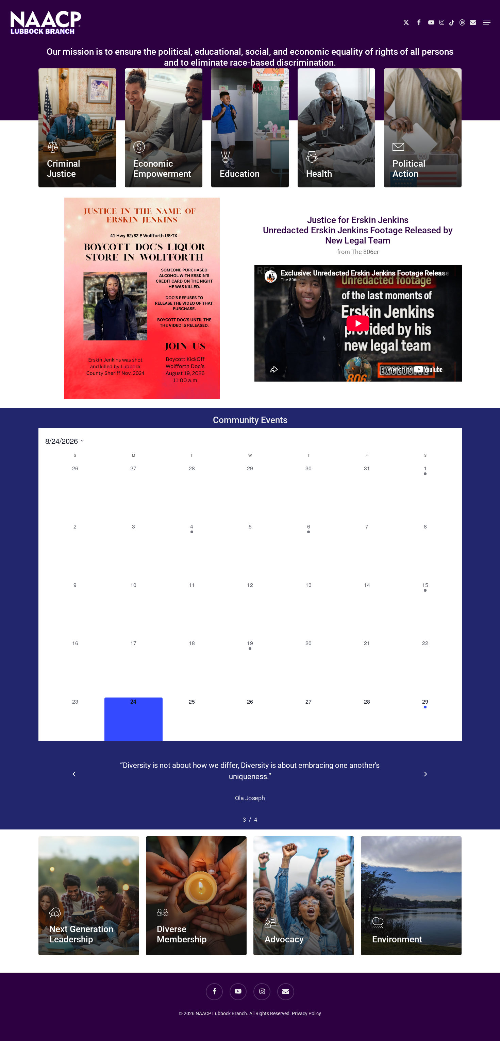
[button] (486, 22)
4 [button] (244, 808)
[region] (250, 782)
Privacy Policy (306, 1013)
